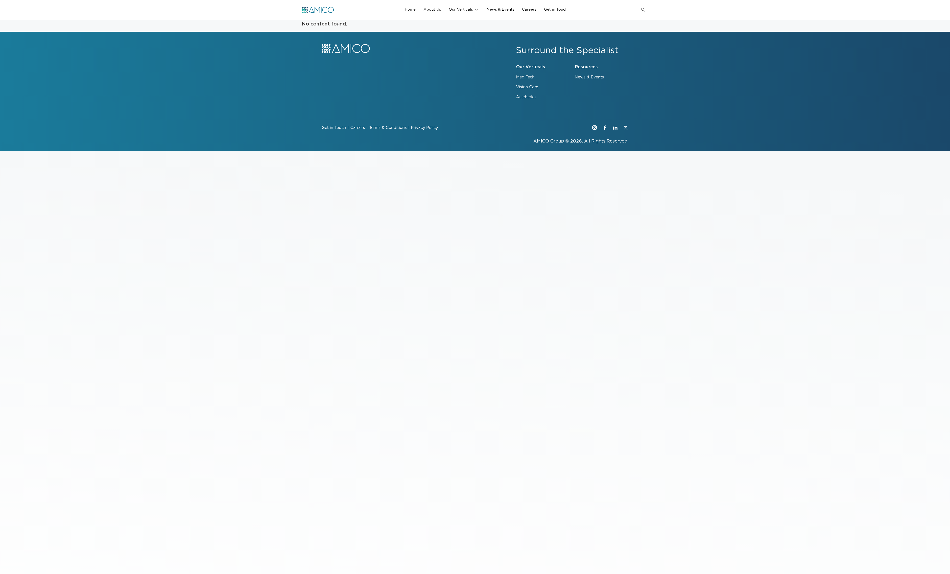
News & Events (500, 9)
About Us (432, 9)
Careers (529, 9)
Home (410, 9)
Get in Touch (556, 9)
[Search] (643, 10)
